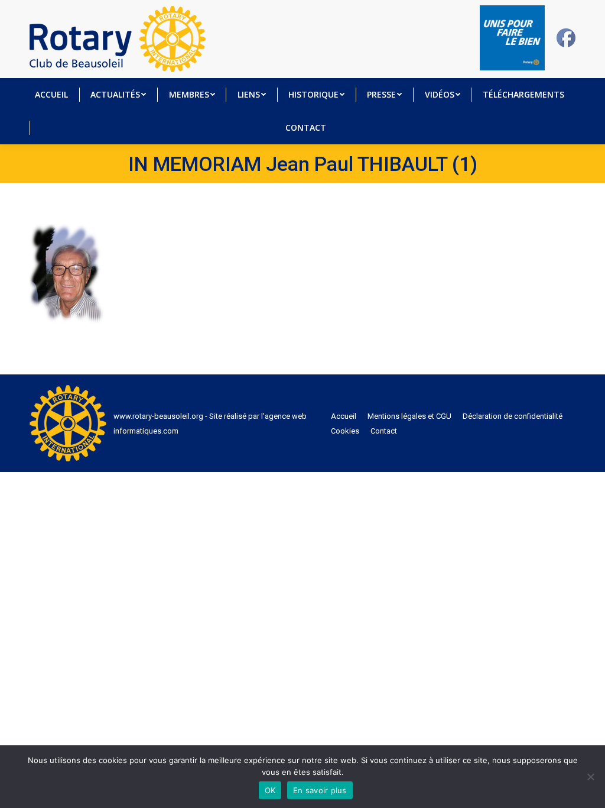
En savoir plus (320, 790)
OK (270, 790)
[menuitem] (51, 94)
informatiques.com (145, 430)
